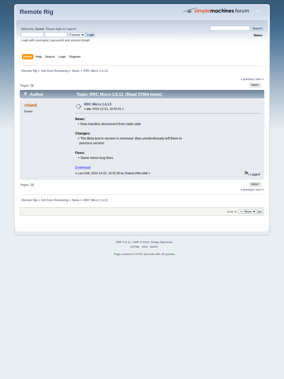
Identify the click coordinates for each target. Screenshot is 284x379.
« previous (247, 79)
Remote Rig (36, 11)
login (59, 29)
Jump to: (232, 211)
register (71, 29)
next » (259, 79)
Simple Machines (162, 242)
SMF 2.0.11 (123, 242)
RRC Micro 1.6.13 (97, 104)
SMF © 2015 (141, 242)
